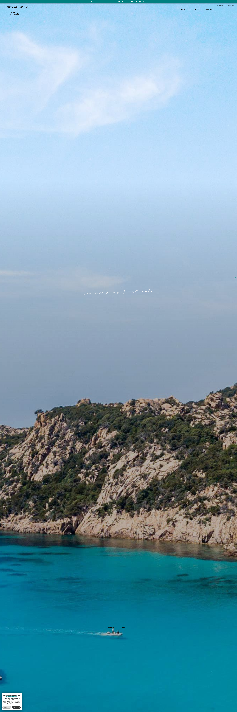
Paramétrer (6, 707)
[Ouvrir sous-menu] (186, 9)
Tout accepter (16, 707)
